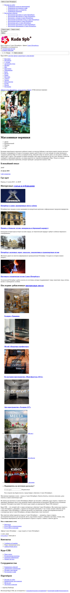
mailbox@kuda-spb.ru (10, 546)
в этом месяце (29, 55)
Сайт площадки (5, 174)
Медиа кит (7, 583)
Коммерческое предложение (13, 581)
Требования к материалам (12, 568)
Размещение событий (11, 567)
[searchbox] (35, 33)
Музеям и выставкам (10, 570)
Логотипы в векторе (10, 584)
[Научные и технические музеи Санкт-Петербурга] (13, 273)
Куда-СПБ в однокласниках (13, 526)
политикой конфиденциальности (58, 590)
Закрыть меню (15, 29)
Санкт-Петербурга (33, 45)
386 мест (30, 433)
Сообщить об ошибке (11, 543)
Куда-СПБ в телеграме (11, 528)
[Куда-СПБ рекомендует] (16, 458)
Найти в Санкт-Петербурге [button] (8, 1)
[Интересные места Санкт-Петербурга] (16, 433)
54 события (31, 458)
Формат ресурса (9, 559)
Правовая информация (11, 557)
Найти (3, 33)
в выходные (21, 55)
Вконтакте (7, 524)
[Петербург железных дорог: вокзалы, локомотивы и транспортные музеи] (13, 249)
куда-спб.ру (4, 535)
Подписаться (26, 489)
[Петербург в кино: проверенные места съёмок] (13, 202)
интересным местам (9, 48)
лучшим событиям (7, 50)
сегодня (10, 55)
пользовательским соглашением (36, 590)
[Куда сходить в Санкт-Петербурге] (21, 44)
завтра (15, 55)
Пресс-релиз (8, 554)
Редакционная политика (12, 556)
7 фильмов (31, 482)
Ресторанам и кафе (10, 572)
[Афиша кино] (16, 482)
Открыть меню (5, 29)
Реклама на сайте (9, 579)
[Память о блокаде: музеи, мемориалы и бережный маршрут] (13, 224)
